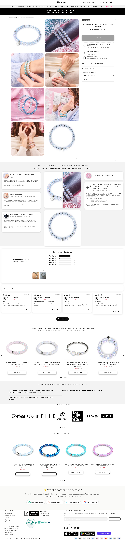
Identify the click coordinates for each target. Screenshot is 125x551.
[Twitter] (67, 528)
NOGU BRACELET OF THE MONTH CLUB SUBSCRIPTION (76, 465)
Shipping (7, 520)
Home (10, 17)
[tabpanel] (18, 416)
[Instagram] (71, 528)
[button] (52, 256)
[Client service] (103, 2)
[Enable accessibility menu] (111, 2)
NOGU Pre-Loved (9, 524)
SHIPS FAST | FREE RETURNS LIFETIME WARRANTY (63, 11)
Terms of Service (9, 532)
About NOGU (8, 513)
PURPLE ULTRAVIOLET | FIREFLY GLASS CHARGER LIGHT (23, 465)
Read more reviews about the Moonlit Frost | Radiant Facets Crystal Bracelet (102, 205)
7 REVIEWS (103, 29)
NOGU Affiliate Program (11, 526)
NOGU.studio (62, 2)
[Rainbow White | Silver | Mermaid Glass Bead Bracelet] (49, 450)
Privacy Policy (8, 534)
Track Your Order (9, 515)
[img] (6, 295)
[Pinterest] (75, 528)
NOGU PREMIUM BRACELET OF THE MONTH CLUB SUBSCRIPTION (102, 465)
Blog (5, 522)
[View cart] (115, 2)
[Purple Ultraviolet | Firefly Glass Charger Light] (23, 450)
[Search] (100, 2)
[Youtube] (78, 528)
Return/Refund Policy (10, 530)
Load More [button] (62, 319)
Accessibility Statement (11, 528)
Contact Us (7, 517)
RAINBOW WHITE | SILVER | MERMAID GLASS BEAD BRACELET (49, 465)
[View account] (107, 2)
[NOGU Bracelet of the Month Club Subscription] (76, 450)
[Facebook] (64, 528)
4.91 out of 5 (25, 259)
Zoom (77, 158)
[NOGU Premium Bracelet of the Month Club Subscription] (102, 450)
